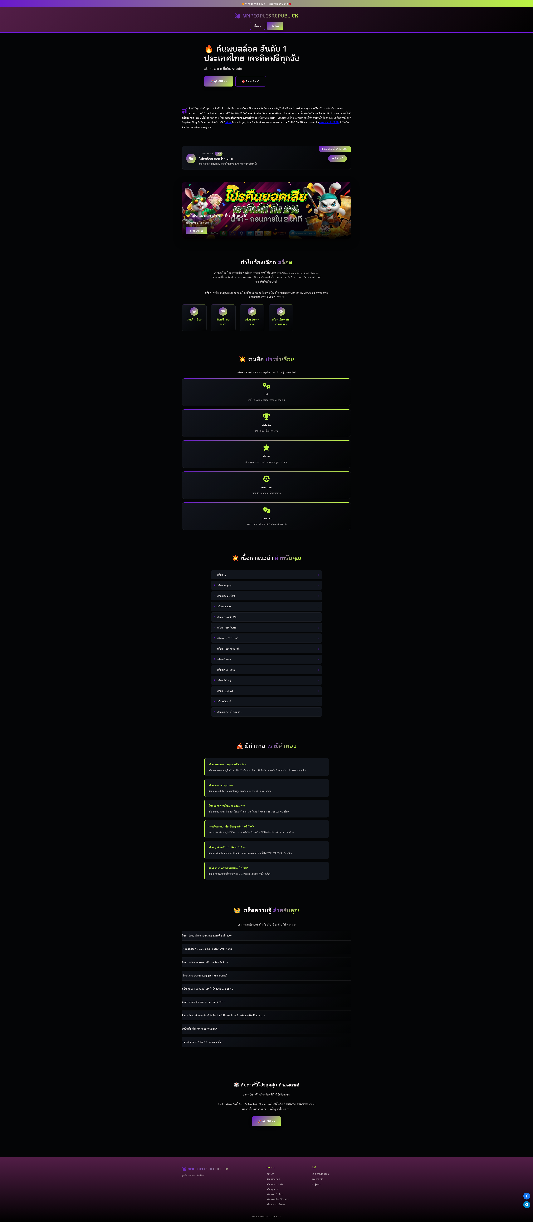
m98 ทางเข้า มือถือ (329, 122)
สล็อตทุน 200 (272, 1189)
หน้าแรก (270, 1173)
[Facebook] (526, 1196)
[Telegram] (526, 1204)
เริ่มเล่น (257, 25)
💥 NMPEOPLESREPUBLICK (266, 15)
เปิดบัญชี (275, 25)
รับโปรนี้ (339, 158)
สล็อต (228, 122)
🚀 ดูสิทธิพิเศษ (218, 81)
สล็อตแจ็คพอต (273, 1179)
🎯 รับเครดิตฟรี (251, 81)
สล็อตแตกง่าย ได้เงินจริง (277, 1199)
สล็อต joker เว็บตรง (275, 1204)
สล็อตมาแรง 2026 (274, 1184)
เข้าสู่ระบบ (316, 1184)
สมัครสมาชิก (317, 1179)
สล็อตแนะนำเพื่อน (274, 1194)
